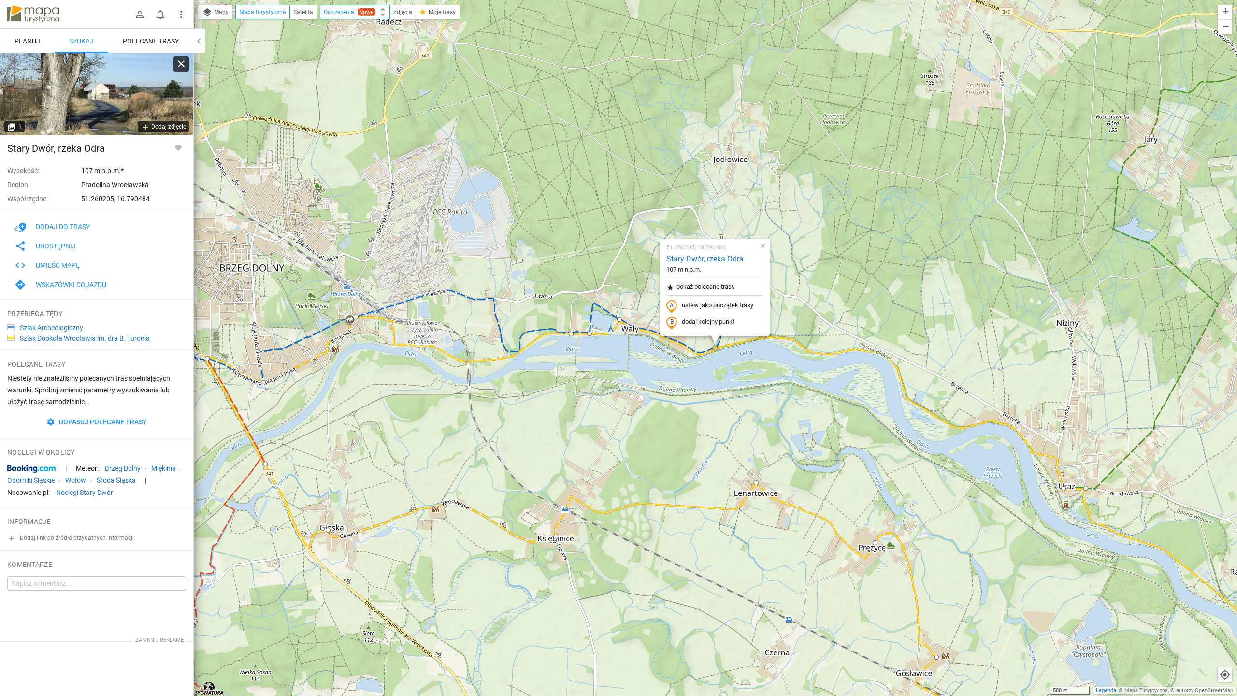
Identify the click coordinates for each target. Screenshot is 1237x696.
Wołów (75, 480)
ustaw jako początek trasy (717, 305)
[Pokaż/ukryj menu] (181, 14)
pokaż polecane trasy (705, 286)
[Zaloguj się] (139, 14)
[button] (207, 358)
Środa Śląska (116, 480)
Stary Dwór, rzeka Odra (705, 258)
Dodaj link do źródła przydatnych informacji (76, 538)
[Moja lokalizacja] (1225, 674)
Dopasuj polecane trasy (102, 422)
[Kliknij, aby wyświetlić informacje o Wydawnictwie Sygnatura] (209, 688)
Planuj (27, 41)
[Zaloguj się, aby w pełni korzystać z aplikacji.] (178, 147)
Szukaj (81, 41)
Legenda (1106, 690)
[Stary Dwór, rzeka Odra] (96, 94)
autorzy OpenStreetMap (1204, 690)
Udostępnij (56, 246)
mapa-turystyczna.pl (33, 14)
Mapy (221, 12)
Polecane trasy (151, 41)
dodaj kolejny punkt (708, 321)
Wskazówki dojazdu (71, 285)
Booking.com (31, 469)
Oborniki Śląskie (31, 480)
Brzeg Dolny (123, 468)
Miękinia (163, 468)
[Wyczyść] (181, 64)
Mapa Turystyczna (1146, 690)
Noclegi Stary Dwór (84, 492)
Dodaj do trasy (63, 227)
